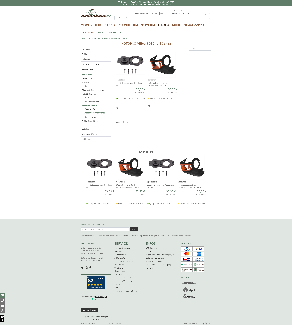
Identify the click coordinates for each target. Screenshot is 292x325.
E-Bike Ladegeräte (89, 117)
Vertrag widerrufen (89, 310)
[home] (96, 13)
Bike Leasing (119, 274)
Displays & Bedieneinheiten (93, 90)
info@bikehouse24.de (90, 250)
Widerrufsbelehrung (154, 261)
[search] (208, 18)
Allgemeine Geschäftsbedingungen (160, 254)
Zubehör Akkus (88, 82)
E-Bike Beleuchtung (90, 121)
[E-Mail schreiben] (2, 305)
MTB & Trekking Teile (128, 24)
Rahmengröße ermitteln (124, 277)
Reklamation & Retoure (123, 261)
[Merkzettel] (2, 295)
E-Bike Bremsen (88, 86)
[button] (82, 185)
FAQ (116, 287)
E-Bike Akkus (87, 78)
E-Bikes (98, 24)
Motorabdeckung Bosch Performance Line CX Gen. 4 (159, 84)
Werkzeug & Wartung (194, 24)
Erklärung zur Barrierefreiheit (126, 291)
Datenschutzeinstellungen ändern (97, 317)
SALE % (100, 32)
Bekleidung (88, 32)
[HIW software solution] (205, 323)
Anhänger (110, 24)
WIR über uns (151, 248)
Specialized (120, 79)
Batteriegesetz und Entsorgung (158, 264)
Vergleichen (119, 267)
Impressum (150, 251)
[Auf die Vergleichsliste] (117, 107)
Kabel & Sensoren (89, 94)
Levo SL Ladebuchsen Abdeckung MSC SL (129, 84)
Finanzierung (119, 271)
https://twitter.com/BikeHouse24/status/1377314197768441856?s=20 (82, 267)
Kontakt (117, 284)
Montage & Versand (122, 248)
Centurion (152, 79)
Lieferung (118, 251)
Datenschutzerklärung (175, 235)
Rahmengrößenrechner (123, 281)
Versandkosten (120, 254)
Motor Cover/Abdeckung (94, 112)
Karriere (149, 267)
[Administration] (210, 323)
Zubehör (176, 24)
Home (83, 39)
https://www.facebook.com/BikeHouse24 (90, 267)
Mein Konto (119, 264)
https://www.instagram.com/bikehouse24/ (86, 267)
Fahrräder (86, 24)
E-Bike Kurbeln (88, 97)
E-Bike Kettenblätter (90, 101)
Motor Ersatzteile (102, 39)
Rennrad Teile (148, 24)
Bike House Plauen (95, 323)
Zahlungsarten (120, 258)
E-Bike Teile (163, 24)
